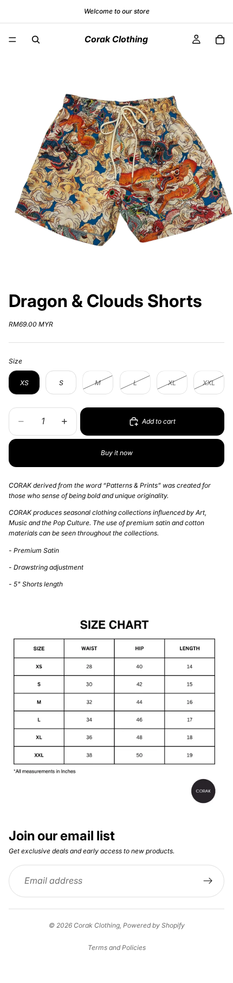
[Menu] (12, 39)
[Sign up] (208, 881)
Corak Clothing (97, 925)
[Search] (36, 40)
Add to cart (159, 421)
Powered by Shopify (154, 925)
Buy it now (117, 453)
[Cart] (220, 40)
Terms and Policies (117, 947)
